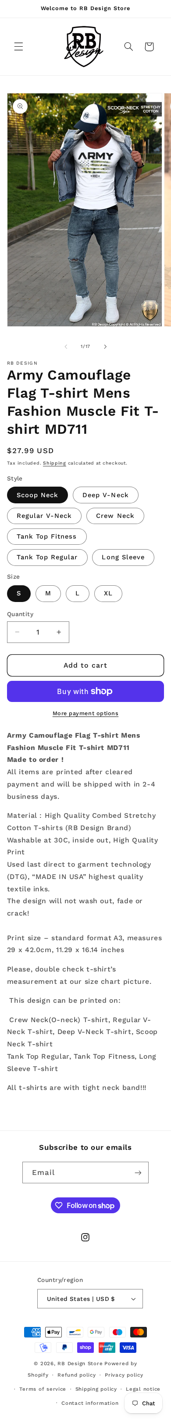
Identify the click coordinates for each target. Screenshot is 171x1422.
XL (108, 593)
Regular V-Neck (44, 516)
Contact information (89, 1403)
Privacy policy (124, 1375)
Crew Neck (115, 516)
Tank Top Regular (47, 557)
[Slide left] (65, 346)
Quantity (20, 613)
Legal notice (143, 1389)
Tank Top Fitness (47, 536)
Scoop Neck (38, 495)
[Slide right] (105, 346)
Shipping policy (96, 1389)
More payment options (86, 713)
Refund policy (76, 1375)
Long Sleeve (123, 557)
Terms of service (42, 1389)
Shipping (54, 463)
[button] (18, 47)
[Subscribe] (138, 1172)
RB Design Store (80, 1363)
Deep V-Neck (105, 495)
